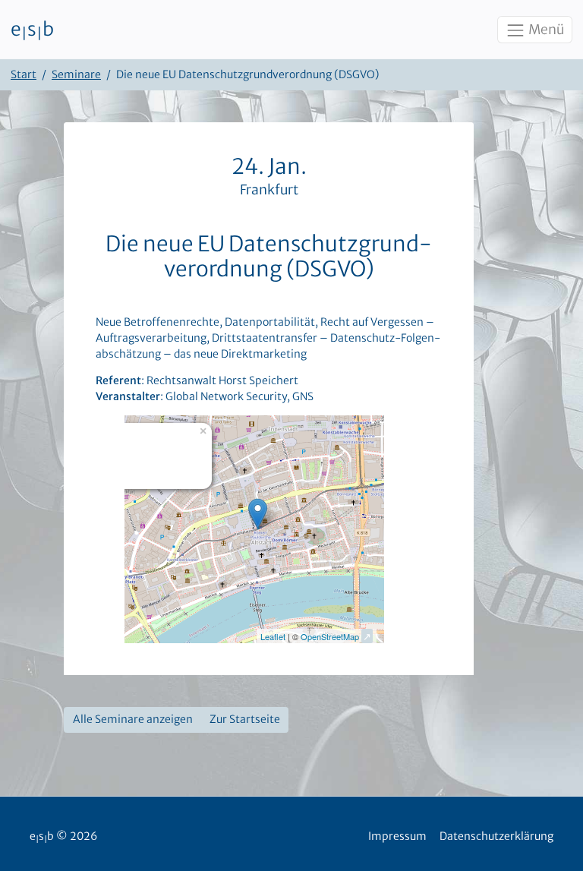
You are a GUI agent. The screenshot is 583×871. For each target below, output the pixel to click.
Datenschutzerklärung (496, 836)
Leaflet (272, 636)
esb (32, 29)
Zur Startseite (245, 719)
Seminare (76, 74)
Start (23, 74)
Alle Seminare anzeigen (133, 719)
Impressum (397, 836)
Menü (545, 29)
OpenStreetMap (330, 636)
